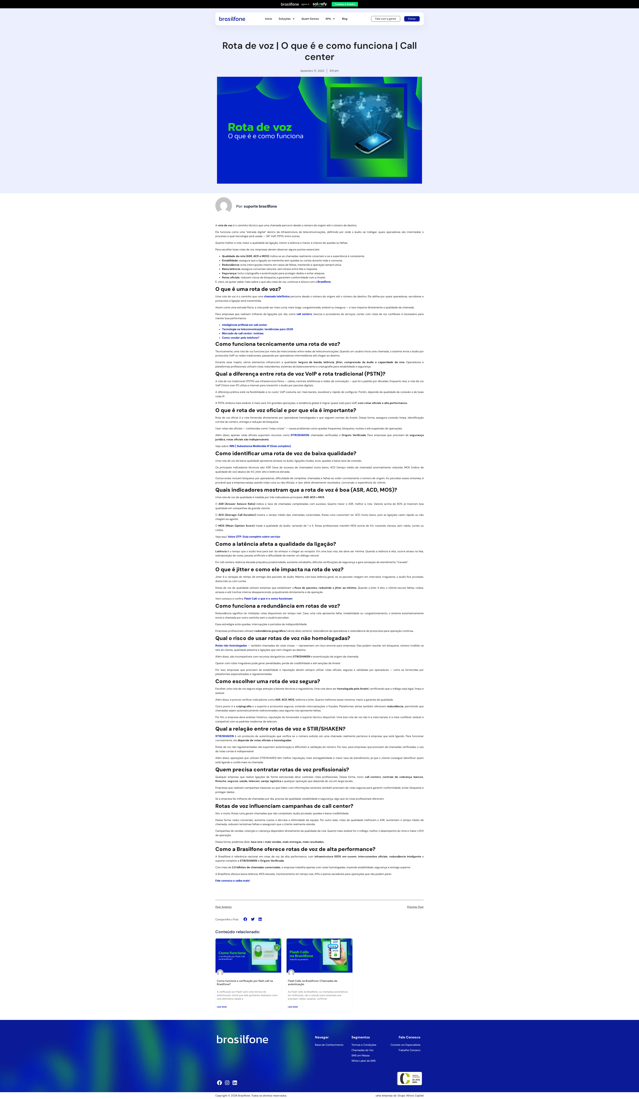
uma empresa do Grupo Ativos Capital (400, 1095)
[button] (245, 919)
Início (268, 18)
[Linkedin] (234, 1082)
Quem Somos (310, 18)
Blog (344, 18)
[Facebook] (219, 1082)
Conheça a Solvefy (345, 4)
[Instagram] (227, 1082)
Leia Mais (222, 1007)
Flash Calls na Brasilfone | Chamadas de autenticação (312, 982)
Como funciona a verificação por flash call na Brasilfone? (245, 982)
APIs (328, 18)
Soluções (285, 18)
